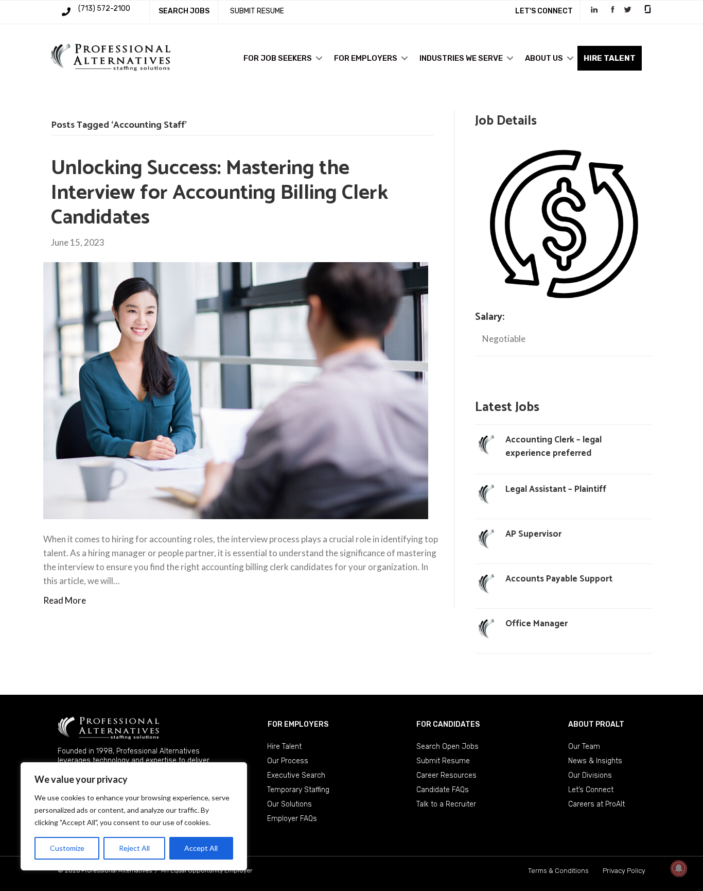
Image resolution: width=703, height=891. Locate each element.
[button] (319, 58)
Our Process (287, 761)
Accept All (201, 848)
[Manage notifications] (679, 868)
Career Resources (446, 775)
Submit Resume (443, 761)
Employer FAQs (292, 818)
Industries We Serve (461, 58)
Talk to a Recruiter (446, 804)
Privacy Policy (624, 871)
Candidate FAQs (442, 789)
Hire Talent (284, 746)
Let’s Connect (590, 789)
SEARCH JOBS (184, 11)
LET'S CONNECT (544, 11)
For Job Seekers (277, 58)
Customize (67, 848)
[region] (134, 816)
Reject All (134, 848)
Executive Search (296, 775)
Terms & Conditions (558, 871)
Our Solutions (289, 804)
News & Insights (595, 761)
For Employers (365, 58)
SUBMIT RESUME (257, 11)
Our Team (584, 746)
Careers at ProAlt (596, 804)
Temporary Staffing (298, 789)
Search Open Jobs (447, 746)
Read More (64, 600)
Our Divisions (590, 775)
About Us (544, 58)
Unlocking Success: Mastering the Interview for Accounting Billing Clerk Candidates (219, 193)
